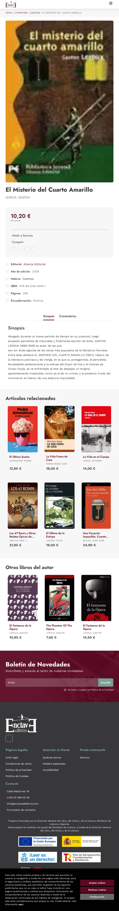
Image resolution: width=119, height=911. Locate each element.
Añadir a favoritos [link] (22, 236)
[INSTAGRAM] (9, 738)
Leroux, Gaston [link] (18, 197)
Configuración (97, 896)
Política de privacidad (18, 769)
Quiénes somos (52, 757)
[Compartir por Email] (27, 249)
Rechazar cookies (97, 889)
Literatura (21, 12)
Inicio (9, 12)
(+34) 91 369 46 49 (18, 797)
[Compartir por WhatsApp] (20, 249)
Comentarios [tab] (67, 316)
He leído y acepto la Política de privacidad (90, 689)
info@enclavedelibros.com (23, 803)
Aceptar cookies (97, 882)
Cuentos (35, 12)
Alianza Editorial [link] (34, 264)
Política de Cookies (17, 776)
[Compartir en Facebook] (13, 249)
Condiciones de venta (18, 763)
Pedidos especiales (54, 763)
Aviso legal (12, 757)
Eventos (84, 757)
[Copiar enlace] (34, 249)
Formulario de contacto (21, 809)
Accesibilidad (51, 769)
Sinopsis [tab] (48, 316)
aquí (21, 904)
